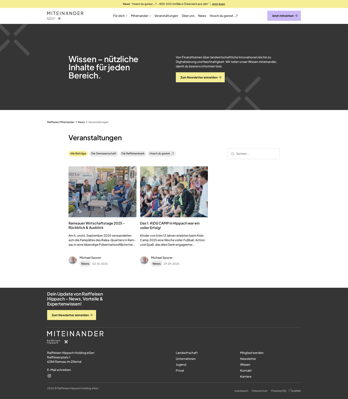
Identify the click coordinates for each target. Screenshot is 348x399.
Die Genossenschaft (103, 153)
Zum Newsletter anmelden (70, 315)
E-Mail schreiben (59, 370)
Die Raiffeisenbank (132, 153)
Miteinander (139, 16)
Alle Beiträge (78, 153)
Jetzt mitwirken (283, 16)
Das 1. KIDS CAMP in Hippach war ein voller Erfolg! (170, 225)
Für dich (119, 16)
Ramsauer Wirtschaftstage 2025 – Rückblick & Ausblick (97, 225)
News (85, 263)
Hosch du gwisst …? (162, 153)
